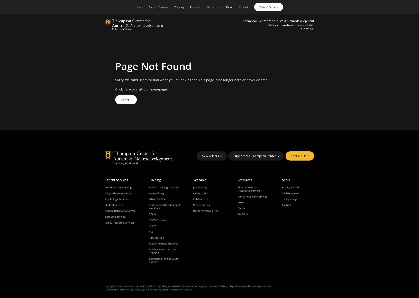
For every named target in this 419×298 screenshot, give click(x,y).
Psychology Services (117, 199)
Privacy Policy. (227, 286)
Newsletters (210, 156)
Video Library (156, 193)
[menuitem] (158, 7)
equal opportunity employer (257, 286)
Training (155, 180)
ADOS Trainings (158, 220)
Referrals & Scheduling (118, 187)
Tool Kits (242, 214)
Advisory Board (291, 193)
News (240, 202)
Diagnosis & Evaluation (118, 193)
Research (199, 180)
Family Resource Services (120, 222)
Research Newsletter (205, 210)
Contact (286, 205)
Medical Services (115, 205)
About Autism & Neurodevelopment (248, 189)
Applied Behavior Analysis (120, 210)
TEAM (152, 214)
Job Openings (289, 199)
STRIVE (153, 225)
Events (241, 208)
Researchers (200, 193)
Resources (244, 180)
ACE (151, 231)
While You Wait (158, 199)
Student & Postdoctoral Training (162, 251)
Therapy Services (115, 216)
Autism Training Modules (163, 187)
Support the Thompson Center (255, 156)
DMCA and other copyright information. (200, 286)
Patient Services (116, 180)
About (286, 180)
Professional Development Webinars (164, 206)
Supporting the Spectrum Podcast (164, 260)
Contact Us (298, 156)
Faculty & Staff (290, 187)
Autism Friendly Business (163, 243)
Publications (200, 199)
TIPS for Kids (156, 237)
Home (124, 100)
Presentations (201, 205)
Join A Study (200, 187)
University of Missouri (150, 286)
